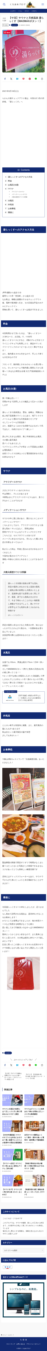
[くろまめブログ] (23, 4)
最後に (11, 212)
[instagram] (23, 1340)
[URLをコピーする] (42, 79)
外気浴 (11, 204)
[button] (5, 79)
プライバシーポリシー (33, 1344)
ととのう (14, 25)
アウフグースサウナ (18, 192)
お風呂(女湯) (13, 184)
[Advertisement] (23, 135)
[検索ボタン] (4, 4)
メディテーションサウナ (19, 194)
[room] (26, 1340)
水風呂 (11, 200)
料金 (10, 180)
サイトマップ (10, 1344)
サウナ (11, 188)
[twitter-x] (21, 1340)
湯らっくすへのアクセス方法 (20, 176)
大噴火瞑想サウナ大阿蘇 (19, 197)
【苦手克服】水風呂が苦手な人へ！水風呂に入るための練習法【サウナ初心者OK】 (29, 697)
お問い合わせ (20, 1344)
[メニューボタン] (43, 4)
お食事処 (12, 208)
